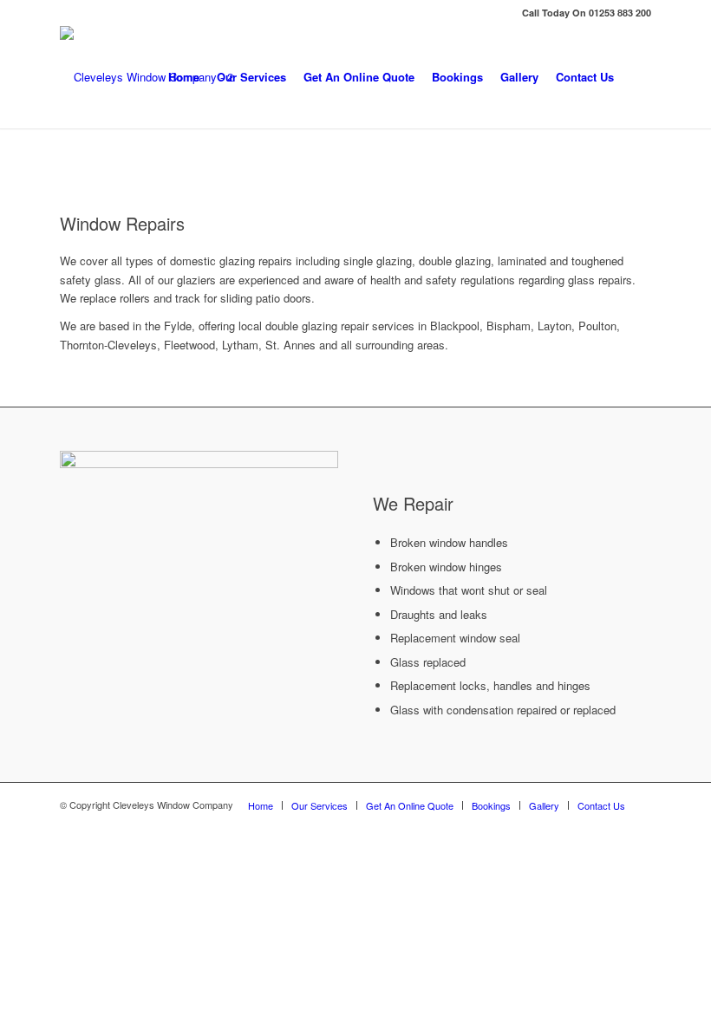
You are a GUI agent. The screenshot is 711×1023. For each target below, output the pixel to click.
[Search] (637, 77)
